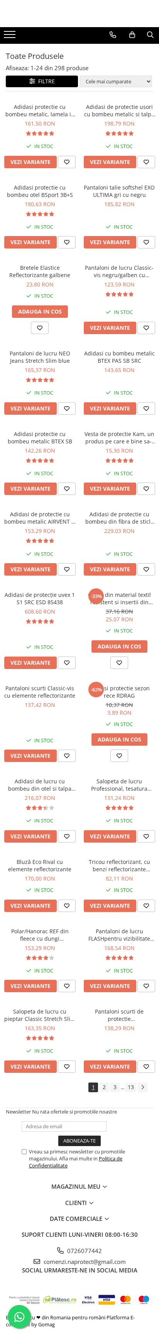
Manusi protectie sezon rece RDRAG (119, 691)
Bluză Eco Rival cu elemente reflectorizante (39, 865)
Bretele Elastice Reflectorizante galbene (39, 271)
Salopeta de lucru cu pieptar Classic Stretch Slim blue (39, 1015)
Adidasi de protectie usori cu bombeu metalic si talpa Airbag (119, 110)
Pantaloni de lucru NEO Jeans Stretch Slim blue (40, 357)
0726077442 (84, 1251)
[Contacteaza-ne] (113, 35)
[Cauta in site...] (150, 35)
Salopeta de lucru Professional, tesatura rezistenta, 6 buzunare (119, 784)
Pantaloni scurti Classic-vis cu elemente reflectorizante (39, 691)
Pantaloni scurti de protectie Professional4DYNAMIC (119, 1015)
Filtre (45, 81)
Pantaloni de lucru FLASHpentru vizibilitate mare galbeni (119, 934)
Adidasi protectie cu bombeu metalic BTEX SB (40, 437)
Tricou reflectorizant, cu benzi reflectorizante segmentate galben (119, 865)
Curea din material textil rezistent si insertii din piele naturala (119, 598)
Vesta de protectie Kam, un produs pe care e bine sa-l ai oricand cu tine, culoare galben (119, 437)
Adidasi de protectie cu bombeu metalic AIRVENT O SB (40, 517)
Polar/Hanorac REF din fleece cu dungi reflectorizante (40, 934)
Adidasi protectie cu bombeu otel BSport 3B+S (40, 191)
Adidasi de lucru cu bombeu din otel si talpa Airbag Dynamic (39, 784)
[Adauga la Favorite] (67, 162)
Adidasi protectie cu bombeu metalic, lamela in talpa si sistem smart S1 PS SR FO (39, 110)
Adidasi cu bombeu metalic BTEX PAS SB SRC (119, 357)
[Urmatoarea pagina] (142, 1087)
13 (131, 1087)
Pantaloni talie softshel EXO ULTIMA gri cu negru (119, 191)
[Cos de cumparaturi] (132, 35)
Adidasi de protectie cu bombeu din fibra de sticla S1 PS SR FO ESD (119, 517)
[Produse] (10, 37)
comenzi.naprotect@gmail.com (84, 1261)
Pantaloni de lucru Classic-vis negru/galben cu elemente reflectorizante (119, 271)
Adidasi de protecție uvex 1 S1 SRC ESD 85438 (40, 598)
